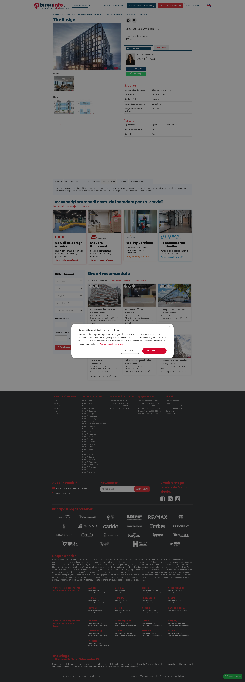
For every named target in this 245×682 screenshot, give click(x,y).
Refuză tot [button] (130, 350)
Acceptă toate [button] (154, 350)
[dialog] (122, 341)
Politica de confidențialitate (111, 344)
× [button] (169, 327)
